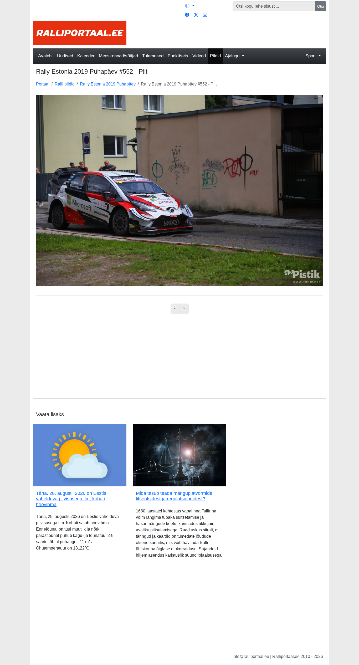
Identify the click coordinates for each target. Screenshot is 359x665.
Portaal (42, 84)
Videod (199, 55)
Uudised (65, 55)
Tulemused (152, 55)
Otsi (320, 6)
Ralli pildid (65, 84)
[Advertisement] (229, 33)
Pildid (215, 55)
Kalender (86, 55)
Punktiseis (178, 55)
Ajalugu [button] (233, 55)
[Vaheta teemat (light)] (190, 5)
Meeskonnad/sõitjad (118, 55)
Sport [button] (311, 55)
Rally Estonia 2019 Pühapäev (108, 84)
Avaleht (45, 55)
